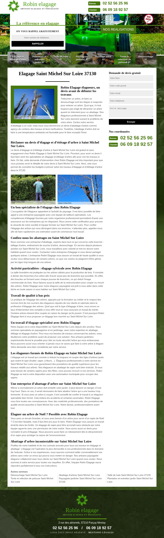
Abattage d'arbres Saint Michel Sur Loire (79, 475)
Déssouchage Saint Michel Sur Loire (29, 475)
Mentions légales (101, 532)
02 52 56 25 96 (115, 3)
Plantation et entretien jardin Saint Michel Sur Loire (130, 480)
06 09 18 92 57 (115, 9)
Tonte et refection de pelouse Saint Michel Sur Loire (32, 480)
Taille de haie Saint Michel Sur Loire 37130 (129, 475)
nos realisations (118, 29)
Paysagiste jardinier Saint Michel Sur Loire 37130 (80, 480)
